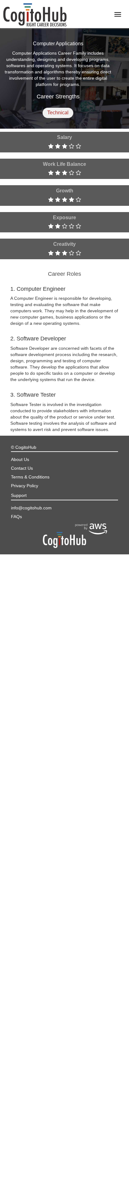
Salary (64, 137)
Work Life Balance (64, 164)
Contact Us (22, 468)
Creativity (64, 244)
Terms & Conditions (30, 476)
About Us (20, 459)
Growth (64, 190)
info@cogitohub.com (31, 507)
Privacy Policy (24, 485)
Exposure (64, 217)
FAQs (16, 516)
